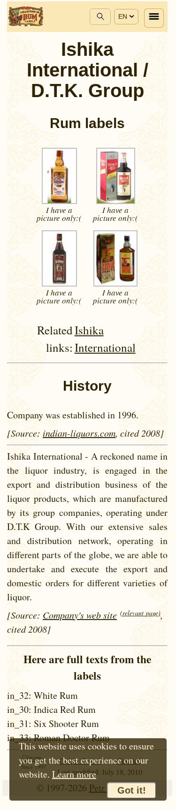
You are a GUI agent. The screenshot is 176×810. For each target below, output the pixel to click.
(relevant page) (140, 612)
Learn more (74, 774)
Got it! (131, 790)
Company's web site (80, 615)
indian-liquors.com (79, 433)
